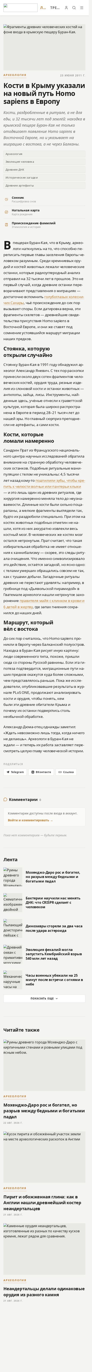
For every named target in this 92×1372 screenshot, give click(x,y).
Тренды (55, 7)
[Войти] (66, 7)
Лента (44, 7)
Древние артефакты (20, 185)
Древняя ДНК (15, 169)
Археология (14, 154)
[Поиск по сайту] (74, 7)
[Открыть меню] (81, 7)
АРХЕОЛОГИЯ (15, 75)
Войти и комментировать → (30, 820)
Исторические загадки (22, 177)
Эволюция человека (20, 162)
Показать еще (42, 998)
